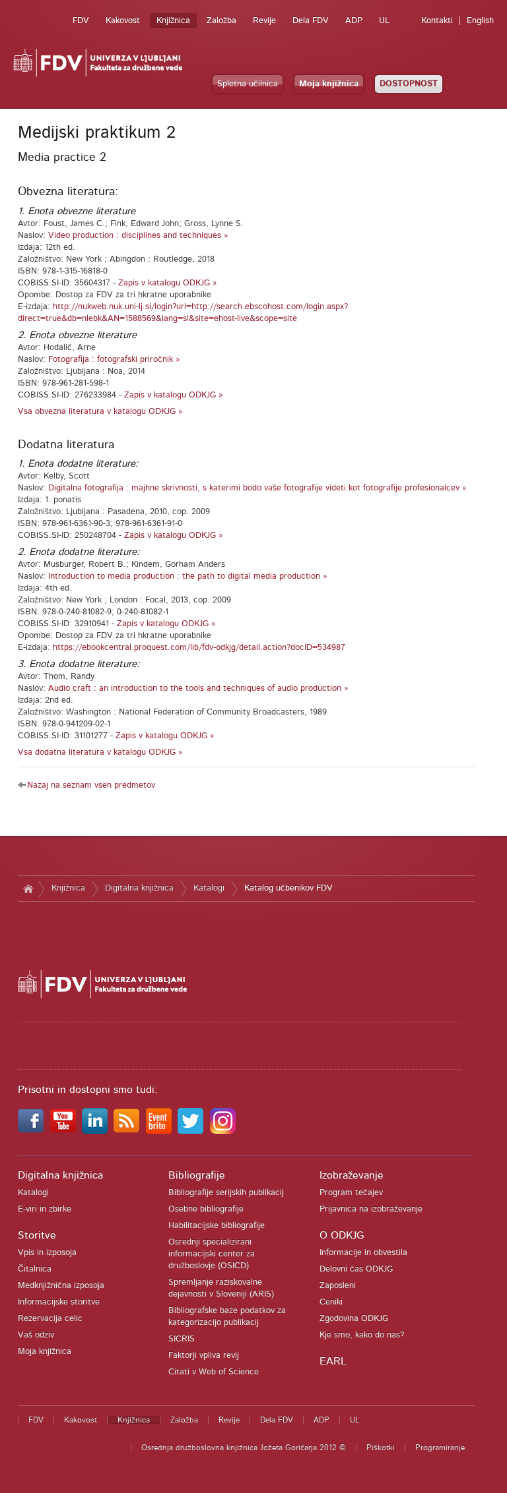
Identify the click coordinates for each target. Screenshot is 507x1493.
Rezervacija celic (50, 1318)
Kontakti (437, 20)
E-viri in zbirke (44, 1209)
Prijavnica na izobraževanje (371, 1209)
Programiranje (440, 1447)
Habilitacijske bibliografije (216, 1225)
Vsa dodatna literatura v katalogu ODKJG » (100, 752)
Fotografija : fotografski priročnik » (114, 359)
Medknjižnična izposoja (61, 1285)
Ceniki (331, 1302)
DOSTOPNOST (409, 84)
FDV (81, 20)
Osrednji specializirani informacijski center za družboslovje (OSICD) (211, 1254)
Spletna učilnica (247, 84)
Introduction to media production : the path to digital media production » (187, 576)
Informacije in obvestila (363, 1252)
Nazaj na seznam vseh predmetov (91, 785)
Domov (28, 888)
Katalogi (208, 888)
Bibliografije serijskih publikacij (226, 1192)
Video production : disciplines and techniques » (138, 235)
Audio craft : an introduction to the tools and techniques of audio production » (198, 688)
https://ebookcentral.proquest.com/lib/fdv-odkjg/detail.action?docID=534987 (199, 647)
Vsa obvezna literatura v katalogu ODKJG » (100, 411)
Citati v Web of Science (213, 1372)
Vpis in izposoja (47, 1252)
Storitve (37, 1235)
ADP (353, 20)
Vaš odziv (36, 1335)
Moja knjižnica (328, 84)
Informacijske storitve (59, 1302)
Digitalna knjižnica (139, 888)
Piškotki (380, 1447)
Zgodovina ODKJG (354, 1318)
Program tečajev (351, 1192)
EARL (333, 1361)
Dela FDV (310, 20)
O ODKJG (342, 1235)
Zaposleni (338, 1285)
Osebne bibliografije (206, 1209)
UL (384, 20)
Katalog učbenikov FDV (288, 888)
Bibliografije (196, 1175)
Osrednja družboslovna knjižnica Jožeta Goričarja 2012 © (243, 1447)
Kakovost (123, 20)
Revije (264, 20)
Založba (221, 20)
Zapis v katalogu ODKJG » (167, 283)
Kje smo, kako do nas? (362, 1335)
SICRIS (181, 1339)
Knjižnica (173, 20)
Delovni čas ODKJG (356, 1269)
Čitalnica (34, 1269)
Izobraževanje (352, 1175)
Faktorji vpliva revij (203, 1355)
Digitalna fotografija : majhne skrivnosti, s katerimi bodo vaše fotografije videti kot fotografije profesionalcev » (257, 488)
